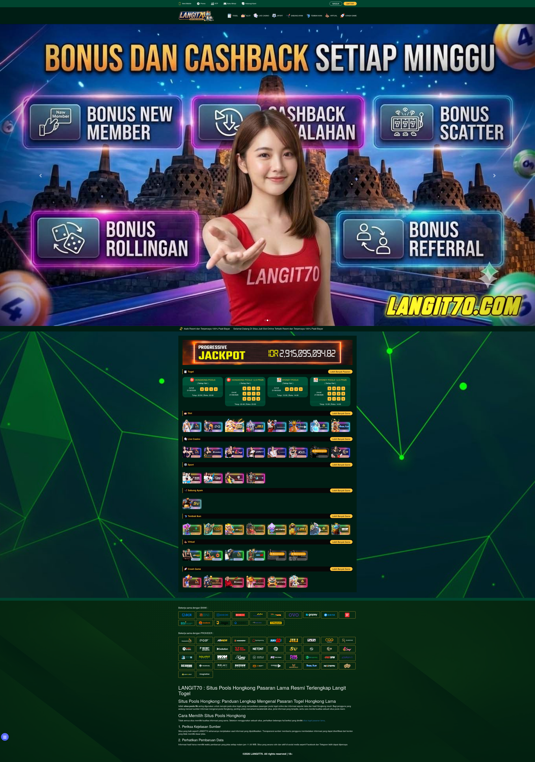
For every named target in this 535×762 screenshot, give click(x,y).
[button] (40, 175)
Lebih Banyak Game (341, 413)
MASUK (335, 3)
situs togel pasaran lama (314, 720)
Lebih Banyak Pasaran (340, 371)
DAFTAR (350, 3)
